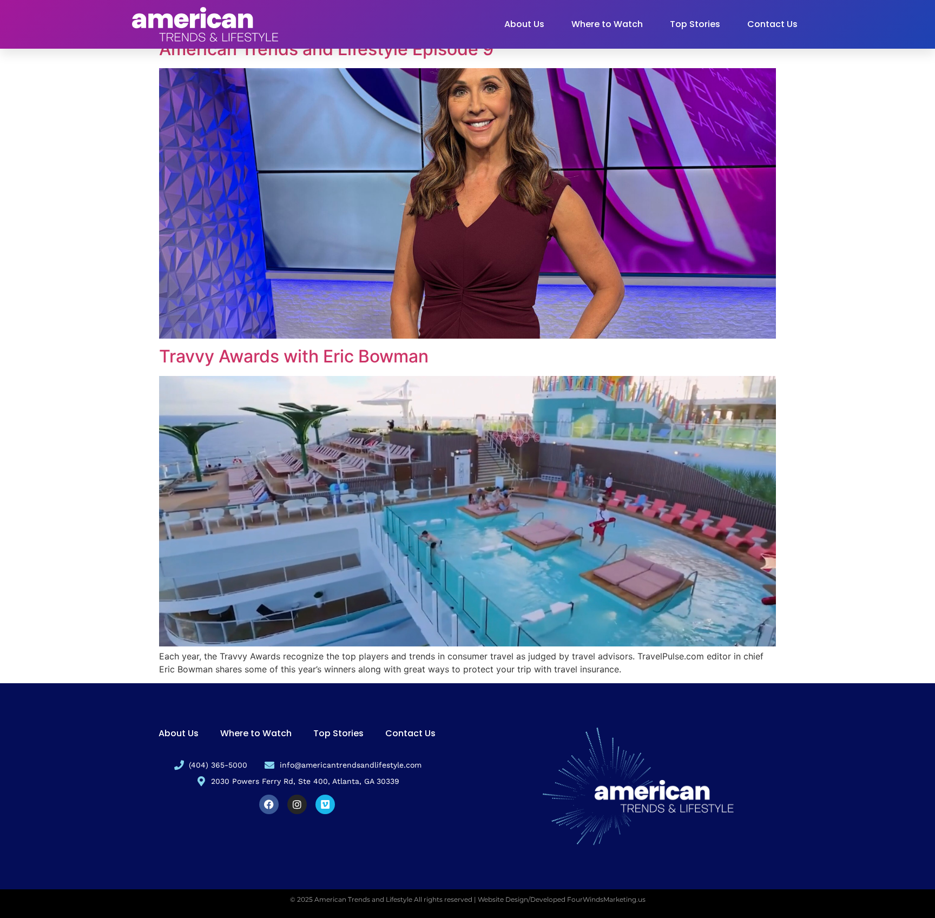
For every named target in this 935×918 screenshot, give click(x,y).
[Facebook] (269, 804)
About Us (524, 24)
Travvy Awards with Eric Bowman (294, 356)
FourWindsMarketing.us (606, 899)
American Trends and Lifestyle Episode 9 (326, 49)
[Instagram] (297, 804)
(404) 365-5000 (218, 765)
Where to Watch (607, 24)
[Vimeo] (325, 804)
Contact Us (772, 24)
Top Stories (695, 24)
